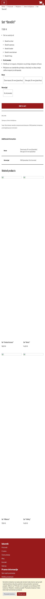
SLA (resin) (14, 128)
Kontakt (4, 562)
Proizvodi (10, 6)
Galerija (4, 566)
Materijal (4, 87)
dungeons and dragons (22, 125)
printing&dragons (6, 128)
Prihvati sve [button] (21, 594)
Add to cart (22, 106)
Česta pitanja (6, 555)
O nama (4, 551)
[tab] (9, 139)
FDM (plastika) (32, 125)
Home (3, 6)
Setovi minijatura (29, 6)
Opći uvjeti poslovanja (8, 573)
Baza (3, 75)
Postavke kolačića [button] (9, 594)
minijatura (39, 125)
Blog (3, 558)
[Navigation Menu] (4, 2)
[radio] (13, 80)
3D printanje (8, 125)
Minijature (18, 6)
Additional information (9, 139)
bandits (14, 125)
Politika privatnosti (7, 577)
